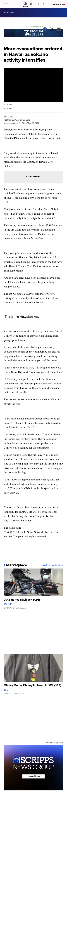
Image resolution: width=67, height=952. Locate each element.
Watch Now (58, 4)
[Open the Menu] (5, 4)
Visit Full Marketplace (53, 565)
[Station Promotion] (33, 33)
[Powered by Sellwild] (58, 742)
